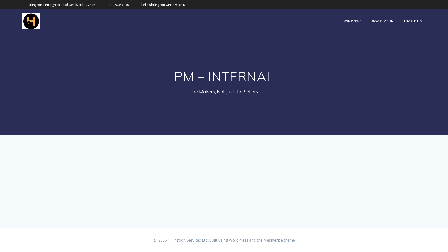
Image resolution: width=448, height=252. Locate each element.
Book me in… (384, 21)
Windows (353, 21)
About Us (412, 21)
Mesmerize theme (279, 240)
